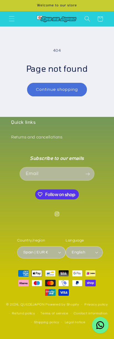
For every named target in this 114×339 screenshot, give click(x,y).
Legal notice (75, 322)
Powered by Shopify (62, 304)
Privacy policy (96, 304)
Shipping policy (46, 322)
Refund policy (23, 313)
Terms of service (54, 313)
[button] (11, 18)
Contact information (90, 313)
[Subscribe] (87, 174)
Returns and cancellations (37, 137)
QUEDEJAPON (32, 304)
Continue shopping (57, 89)
